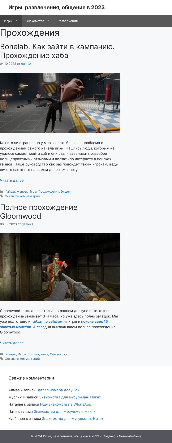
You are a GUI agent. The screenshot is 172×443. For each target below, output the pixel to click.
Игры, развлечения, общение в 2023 (56, 7)
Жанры (22, 191)
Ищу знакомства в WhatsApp (65, 404)
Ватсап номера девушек (57, 390)
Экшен (65, 191)
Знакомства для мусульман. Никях (70, 397)
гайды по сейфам (47, 321)
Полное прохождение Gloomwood (38, 211)
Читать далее (12, 180)
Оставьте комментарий (22, 196)
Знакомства (35, 21)
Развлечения (68, 21)
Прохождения (48, 191)
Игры (8, 21)
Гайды (10, 191)
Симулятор (58, 354)
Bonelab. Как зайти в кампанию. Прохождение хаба (57, 51)
